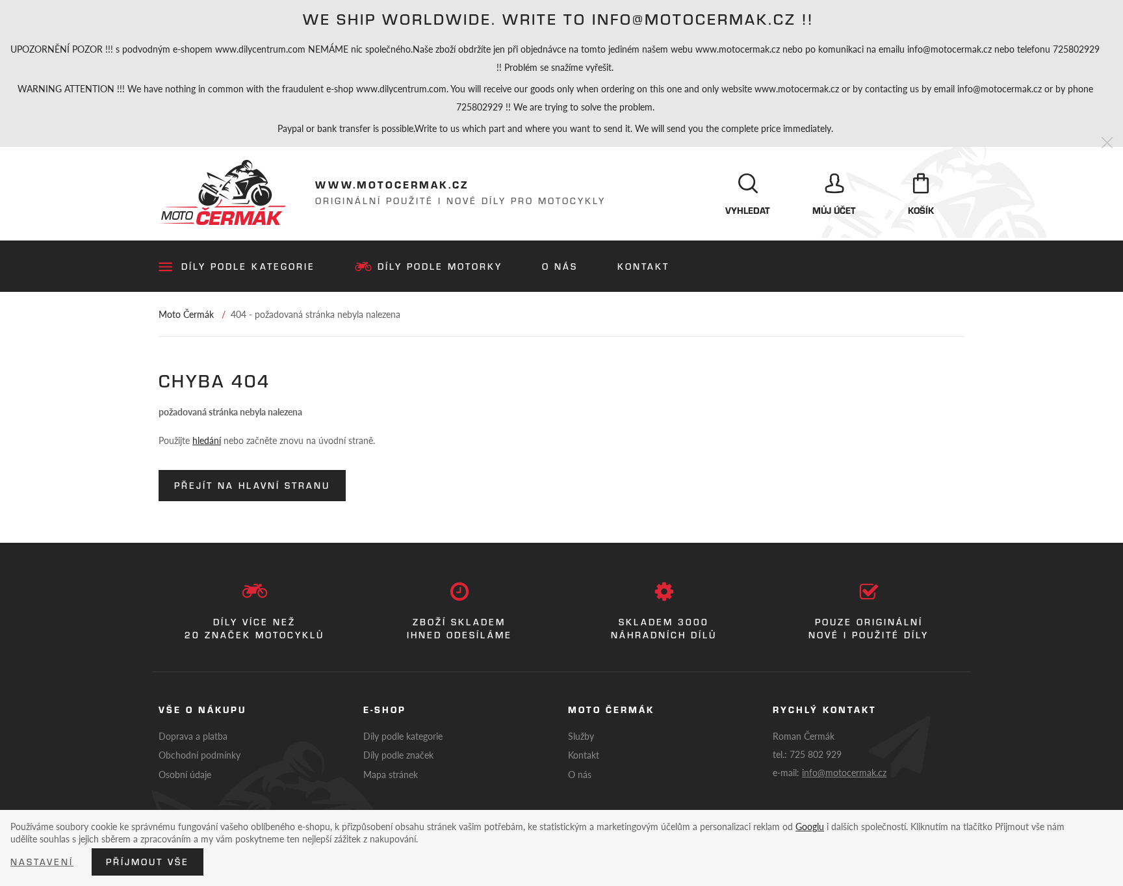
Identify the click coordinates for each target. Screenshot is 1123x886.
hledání (206, 440)
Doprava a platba (193, 735)
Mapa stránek (390, 774)
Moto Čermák (186, 313)
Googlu (809, 826)
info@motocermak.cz (844, 772)
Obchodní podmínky (199, 754)
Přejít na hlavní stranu (252, 485)
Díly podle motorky (440, 266)
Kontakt (643, 266)
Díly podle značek (398, 754)
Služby (581, 735)
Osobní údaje (185, 774)
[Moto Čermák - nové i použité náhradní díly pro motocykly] (222, 192)
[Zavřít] (1107, 143)
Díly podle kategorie (248, 266)
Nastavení (41, 861)
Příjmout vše (147, 861)
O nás (560, 266)
